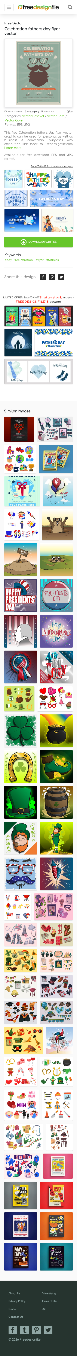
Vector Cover (14, 120)
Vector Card (56, 116)
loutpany (34, 112)
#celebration (23, 260)
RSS (44, 1309)
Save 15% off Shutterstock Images (52, 166)
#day (8, 260)
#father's (52, 260)
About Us (14, 1293)
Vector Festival (33, 116)
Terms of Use (50, 1301)
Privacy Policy (17, 1301)
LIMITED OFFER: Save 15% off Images (37, 297)
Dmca (12, 1309)
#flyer (40, 260)
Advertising (49, 1293)
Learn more (12, 148)
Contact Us (16, 1317)
